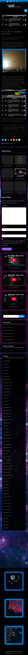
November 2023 (7, 447)
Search (5, 313)
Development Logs (8, 143)
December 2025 (7, 382)
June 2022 (6, 484)
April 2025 (6, 401)
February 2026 (7, 379)
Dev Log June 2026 (8, 330)
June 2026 (6, 367)
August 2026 (6, 361)
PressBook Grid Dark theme (17, 653)
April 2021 (5, 528)
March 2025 (6, 404)
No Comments (7, 34)
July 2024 (5, 426)
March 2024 (6, 435)
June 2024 (6, 429)
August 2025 (6, 392)
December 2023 (7, 444)
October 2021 (6, 509)
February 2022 (7, 497)
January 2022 (6, 500)
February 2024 (7, 438)
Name (4, 226)
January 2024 (6, 441)
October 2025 (6, 389)
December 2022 (7, 466)
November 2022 (7, 469)
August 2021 (6, 515)
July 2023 (5, 453)
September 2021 (7, 512)
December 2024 (7, 410)
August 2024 (6, 422)
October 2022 (6, 472)
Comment (5, 205)
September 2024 (7, 419)
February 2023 (7, 460)
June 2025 (6, 395)
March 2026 (6, 376)
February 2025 (7, 407)
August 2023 (6, 450)
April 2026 (6, 373)
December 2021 (7, 503)
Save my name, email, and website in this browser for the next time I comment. (13, 243)
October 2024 (6, 416)
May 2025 (5, 398)
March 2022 (6, 494)
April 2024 (6, 432)
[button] (3, 140)
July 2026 (5, 364)
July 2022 (5, 481)
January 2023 (6, 463)
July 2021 (5, 518)
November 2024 (7, 413)
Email (4, 233)
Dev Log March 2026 (8, 339)
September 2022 (7, 475)
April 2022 (6, 490)
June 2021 (6, 521)
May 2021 (5, 524)
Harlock (20, 31)
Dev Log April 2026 (8, 336)
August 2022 (6, 478)
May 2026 (5, 370)
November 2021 (7, 506)
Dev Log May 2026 (8, 333)
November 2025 (7, 385)
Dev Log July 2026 (8, 327)
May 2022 (5, 487)
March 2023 (6, 456)
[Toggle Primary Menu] (25, 10)
